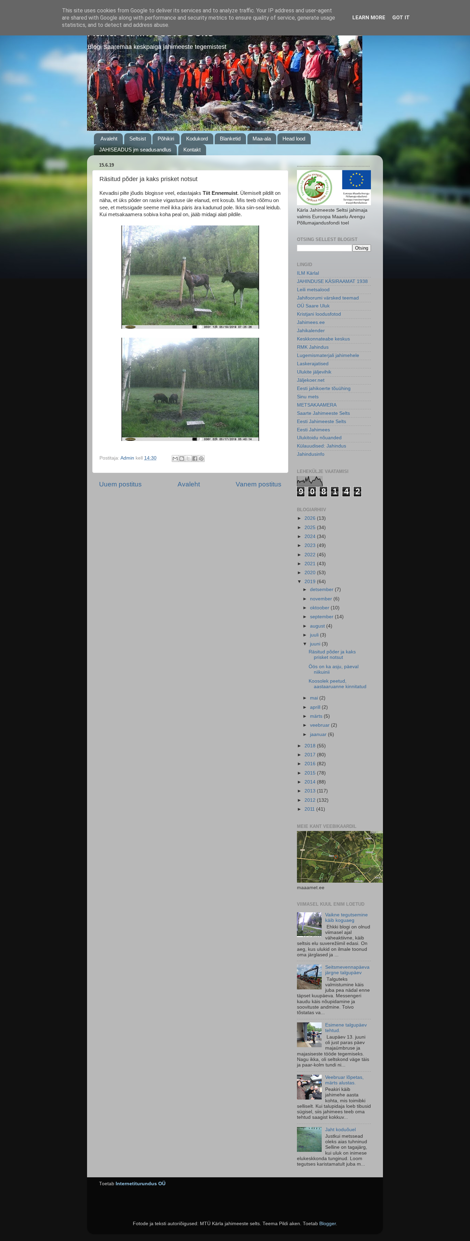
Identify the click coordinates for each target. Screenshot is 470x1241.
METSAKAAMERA (317, 405)
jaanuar (319, 734)
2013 (311, 790)
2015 (311, 773)
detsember (322, 589)
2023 (311, 545)
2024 (311, 536)
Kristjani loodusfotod (319, 314)
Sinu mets (308, 396)
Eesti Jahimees (313, 429)
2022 (311, 554)
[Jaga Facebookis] (194, 458)
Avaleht (108, 138)
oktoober (320, 607)
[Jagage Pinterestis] (201, 458)
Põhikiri (166, 138)
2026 (311, 518)
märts (317, 716)
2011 (310, 809)
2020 (311, 572)
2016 (311, 763)
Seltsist (137, 138)
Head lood (293, 138)
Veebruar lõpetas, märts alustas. (344, 1080)
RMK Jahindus (313, 347)
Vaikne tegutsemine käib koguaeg (346, 917)
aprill (316, 707)
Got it (401, 17)
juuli (315, 635)
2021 (311, 563)
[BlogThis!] (181, 458)
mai (314, 698)
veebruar (320, 725)
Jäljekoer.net (310, 380)
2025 (311, 527)
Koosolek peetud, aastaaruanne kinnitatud (337, 684)
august (318, 626)
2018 (311, 745)
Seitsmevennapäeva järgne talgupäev (347, 970)
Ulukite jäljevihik (314, 372)
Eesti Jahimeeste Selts (321, 421)
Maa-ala (262, 138)
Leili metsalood (313, 289)
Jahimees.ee (311, 322)
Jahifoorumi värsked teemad (328, 298)
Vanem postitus (258, 484)
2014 (311, 782)
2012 (311, 800)
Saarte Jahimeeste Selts (323, 413)
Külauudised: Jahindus (321, 446)
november (321, 598)
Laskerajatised (313, 363)
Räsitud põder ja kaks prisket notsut (332, 654)
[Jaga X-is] (188, 458)
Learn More (368, 17)
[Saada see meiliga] (175, 458)
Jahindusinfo (310, 454)
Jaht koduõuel (340, 1129)
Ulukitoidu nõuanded (319, 437)
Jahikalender (311, 330)
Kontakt (192, 150)
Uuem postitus (120, 484)
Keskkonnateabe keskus (323, 338)
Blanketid (230, 138)
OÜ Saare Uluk (313, 305)
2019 (311, 581)
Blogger (327, 1223)
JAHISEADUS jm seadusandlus (135, 150)
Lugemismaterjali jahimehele (328, 355)
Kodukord (197, 138)
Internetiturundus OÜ (140, 1183)
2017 (311, 754)
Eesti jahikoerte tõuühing (324, 388)
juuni (316, 643)
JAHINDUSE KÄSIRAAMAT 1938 (332, 281)
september (322, 616)
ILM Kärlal (308, 273)
